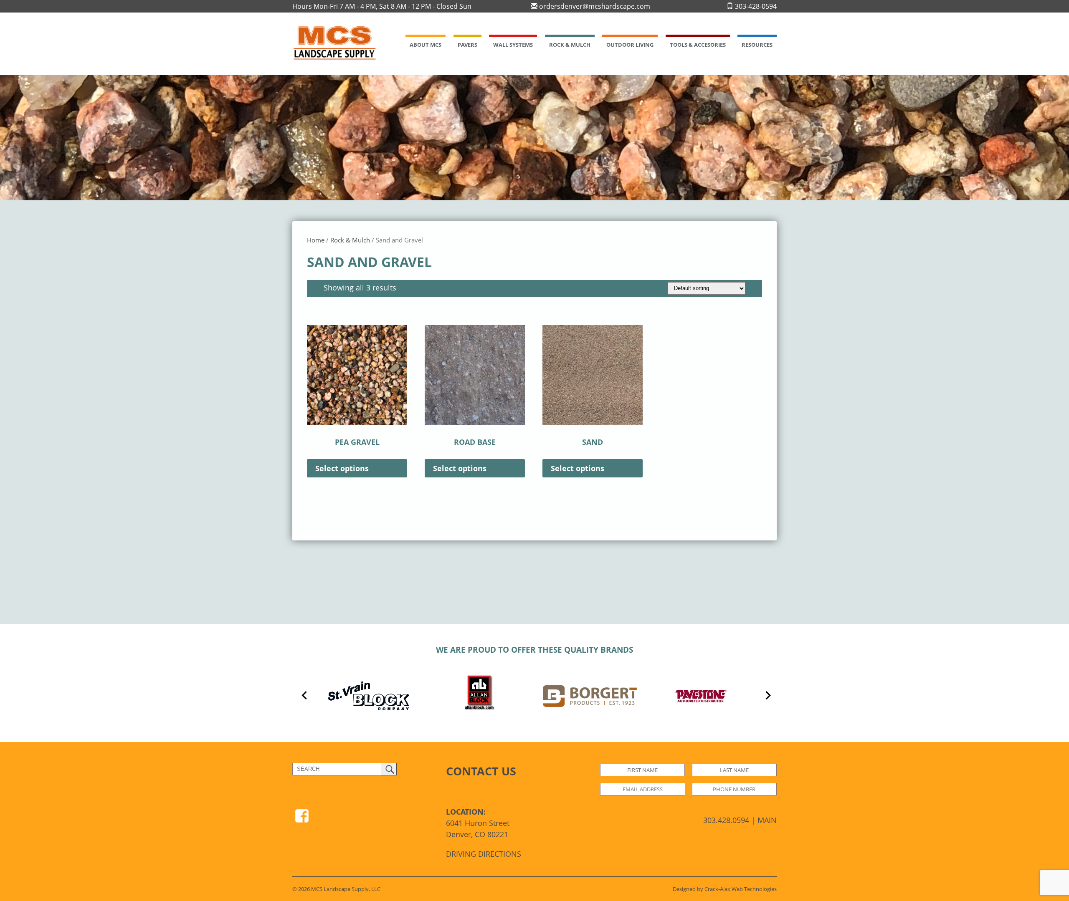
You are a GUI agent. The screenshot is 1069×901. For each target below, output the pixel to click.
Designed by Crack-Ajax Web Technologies (725, 889)
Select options (342, 468)
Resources (757, 44)
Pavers (467, 44)
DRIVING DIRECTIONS (483, 854)
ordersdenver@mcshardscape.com (593, 6)
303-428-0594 (755, 6)
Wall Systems (513, 44)
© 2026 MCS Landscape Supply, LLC (336, 889)
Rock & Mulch (569, 44)
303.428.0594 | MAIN (740, 820)
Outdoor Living (630, 44)
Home (315, 240)
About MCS (425, 44)
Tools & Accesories (698, 44)
